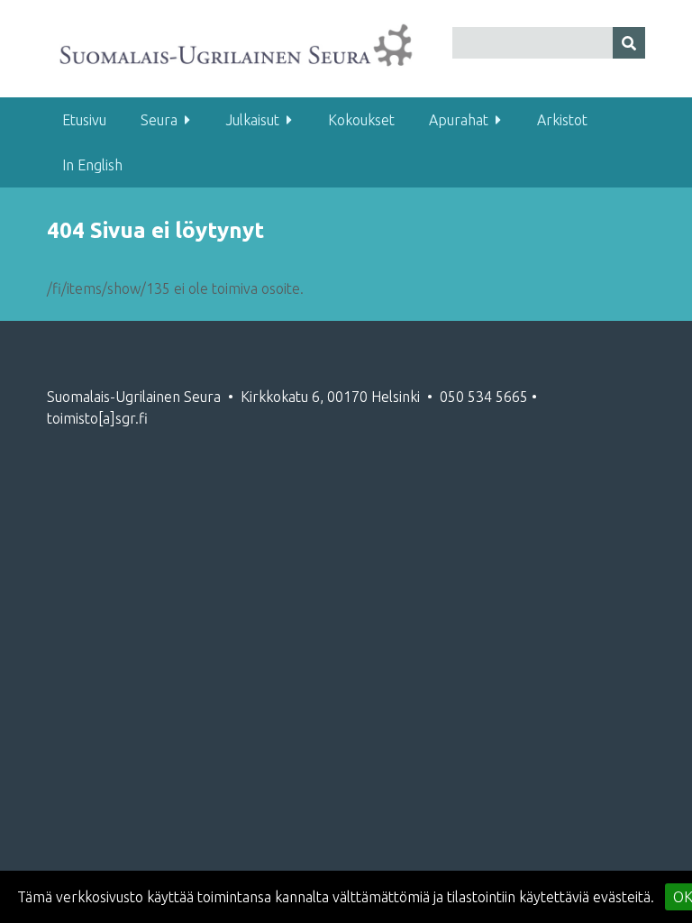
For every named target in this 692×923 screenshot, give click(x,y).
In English (92, 165)
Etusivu (84, 120)
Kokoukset (361, 120)
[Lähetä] (629, 43)
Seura (159, 120)
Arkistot (562, 120)
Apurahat (458, 120)
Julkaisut (252, 120)
